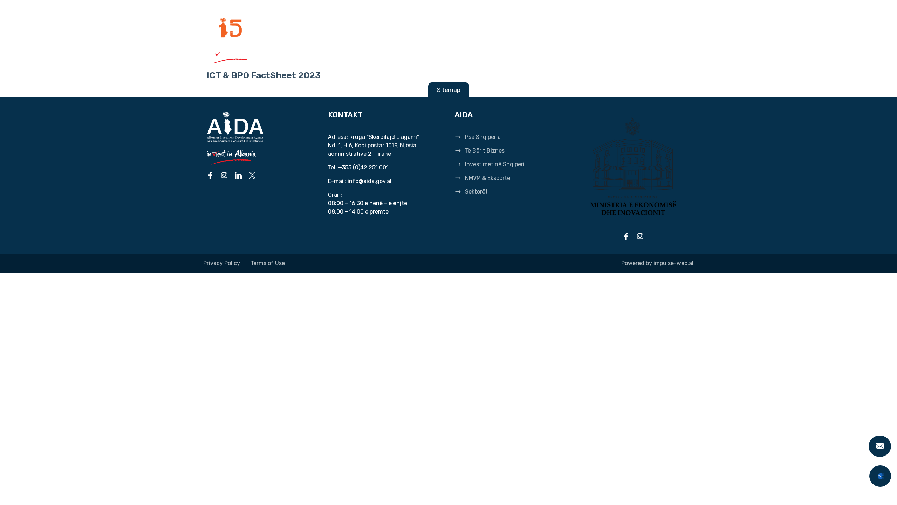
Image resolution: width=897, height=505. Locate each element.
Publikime (457, 28)
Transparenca (502, 28)
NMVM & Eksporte (515, 55)
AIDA (286, 28)
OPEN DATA (548, 28)
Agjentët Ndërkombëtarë (338, 28)
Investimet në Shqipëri (437, 55)
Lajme (394, 28)
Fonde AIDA (588, 28)
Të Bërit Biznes (362, 55)
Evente (424, 28)
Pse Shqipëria (303, 55)
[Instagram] (648, 55)
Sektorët (571, 55)
